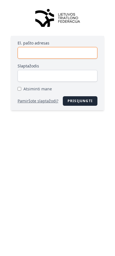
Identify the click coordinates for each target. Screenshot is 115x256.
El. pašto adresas (33, 43)
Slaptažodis (28, 66)
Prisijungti (80, 100)
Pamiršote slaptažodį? (38, 101)
